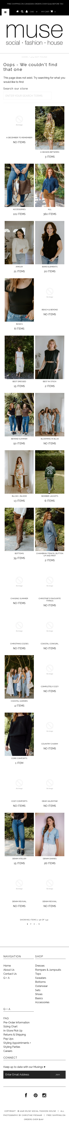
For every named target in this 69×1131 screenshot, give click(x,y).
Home (25, 57)
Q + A (6, 977)
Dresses (40, 965)
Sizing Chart (10, 1026)
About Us (8, 969)
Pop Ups (8, 1038)
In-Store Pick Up (12, 1030)
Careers (7, 1051)
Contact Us (10, 973)
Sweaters (40, 977)
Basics (39, 998)
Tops (38, 973)
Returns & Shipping (14, 1034)
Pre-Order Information (16, 1022)
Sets (37, 990)
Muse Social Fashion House (41, 1111)
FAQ (6, 1018)
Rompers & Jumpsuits (48, 969)
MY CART (48, 12)
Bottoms (40, 981)
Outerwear (41, 986)
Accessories (42, 1002)
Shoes (39, 994)
